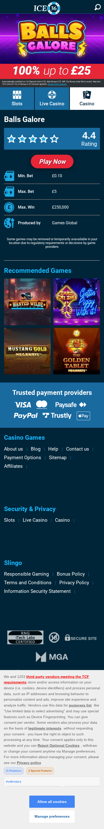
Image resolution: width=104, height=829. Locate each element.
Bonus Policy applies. (57, 84)
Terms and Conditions (27, 582)
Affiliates (13, 466)
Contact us (77, 449)
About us (13, 449)
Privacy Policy (74, 582)
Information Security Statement (37, 591)
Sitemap (58, 457)
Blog (36, 449)
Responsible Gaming (26, 574)
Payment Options (22, 457)
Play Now (52, 161)
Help (53, 449)
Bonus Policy (71, 574)
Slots (17, 104)
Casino (87, 104)
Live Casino (52, 104)
